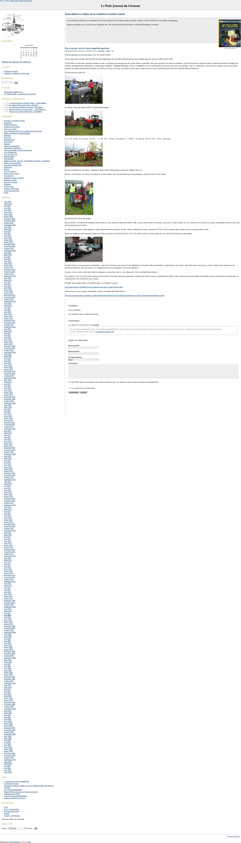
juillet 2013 (8, 535)
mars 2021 (8, 340)
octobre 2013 (8, 528)
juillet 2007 (8, 688)
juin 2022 (7, 308)
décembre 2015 (9, 473)
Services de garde (10, 182)
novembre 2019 (9, 374)
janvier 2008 (8, 675)
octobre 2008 (8, 656)
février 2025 (8, 240)
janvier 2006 (8, 726)
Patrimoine (8, 167)
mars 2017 (8, 441)
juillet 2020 (8, 357)
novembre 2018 (9, 399)
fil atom (6, 814)
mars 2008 (8, 671)
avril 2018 (7, 414)
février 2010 (8, 622)
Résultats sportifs (10, 180)
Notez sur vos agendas (12, 163)
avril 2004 (7, 770)
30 (36, 55)
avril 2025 (7, 236)
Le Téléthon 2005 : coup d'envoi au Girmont (20, 94)
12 (26, 52)
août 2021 (7, 329)
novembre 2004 (9, 755)
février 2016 (8, 469)
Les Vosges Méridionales (13, 790)
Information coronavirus (12, 148)
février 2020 (8, 367)
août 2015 (7, 482)
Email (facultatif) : (74, 351)
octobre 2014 (8, 503)
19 (26, 54)
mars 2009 (8, 645)
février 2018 (8, 418)
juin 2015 (7, 486)
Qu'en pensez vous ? (11, 174)
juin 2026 (7, 206)
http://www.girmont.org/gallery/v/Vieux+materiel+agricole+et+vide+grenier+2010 (94, 287)
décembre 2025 (9, 219)
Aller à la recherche (26, 1)
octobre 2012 (8, 554)
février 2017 (8, 444)
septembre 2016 (10, 454)
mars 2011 (8, 594)
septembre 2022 (10, 301)
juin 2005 (7, 740)
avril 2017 (7, 439)
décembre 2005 (9, 728)
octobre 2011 (8, 579)
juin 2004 (7, 766)
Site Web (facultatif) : (75, 357)
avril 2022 (7, 312)
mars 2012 (8, 569)
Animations (101, 51)
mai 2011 (7, 590)
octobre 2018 (8, 401)
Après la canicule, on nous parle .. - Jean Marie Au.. (28, 109)
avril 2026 (7, 210)
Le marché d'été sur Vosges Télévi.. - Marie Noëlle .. (28, 103)
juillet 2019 (8, 382)
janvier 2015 (8, 497)
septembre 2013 (10, 531)
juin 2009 (7, 639)
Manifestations (9, 157)
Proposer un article (11, 71)
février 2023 (8, 291)
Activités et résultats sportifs (14, 121)
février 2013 (8, 545)
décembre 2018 (9, 397)
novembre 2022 (9, 297)
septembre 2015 (10, 480)
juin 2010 (7, 613)
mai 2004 (7, 768)
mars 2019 (8, 391)
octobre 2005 (8, 732)
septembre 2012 (10, 556)
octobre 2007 (8, 681)
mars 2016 (8, 467)
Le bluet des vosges (11, 784)
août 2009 (7, 634)
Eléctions (7, 135)
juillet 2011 (8, 586)
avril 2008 (7, 668)
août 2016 (7, 456)
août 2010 (7, 609)
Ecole (6, 193)
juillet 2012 (8, 560)
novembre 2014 (9, 501)
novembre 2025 (9, 221)
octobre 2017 (8, 427)
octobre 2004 (8, 758)
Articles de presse (10, 125)
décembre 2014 (9, 499)
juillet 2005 (8, 738)
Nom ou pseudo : (74, 345)
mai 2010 (7, 615)
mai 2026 (7, 208)
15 (33, 52)
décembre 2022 (9, 295)
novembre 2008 (9, 654)
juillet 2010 (8, 611)
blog (29, 842)
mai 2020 (7, 361)
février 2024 (8, 265)
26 (26, 55)
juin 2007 (7, 690)
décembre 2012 (9, 550)
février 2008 (8, 673)
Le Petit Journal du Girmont (120, 5)
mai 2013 (7, 539)
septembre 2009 (10, 632)
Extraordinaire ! (9, 140)
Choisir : (5, 828)
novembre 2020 (9, 348)
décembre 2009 (9, 626)
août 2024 (7, 253)
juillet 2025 (8, 229)
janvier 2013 (8, 547)
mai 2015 (7, 488)
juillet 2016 (8, 458)
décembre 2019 (9, 371)
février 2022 (8, 316)
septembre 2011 (10, 581)
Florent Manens (15, 842)
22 (33, 54)
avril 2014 (7, 516)
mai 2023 (7, 284)
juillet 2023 (8, 280)
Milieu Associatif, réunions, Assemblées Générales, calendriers (27, 161)
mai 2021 (7, 335)
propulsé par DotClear (233, 836)
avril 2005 (7, 745)
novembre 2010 (9, 603)
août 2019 (7, 380)
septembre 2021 (10, 327)
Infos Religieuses (10, 152)
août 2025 (7, 227)
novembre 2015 (9, 475)
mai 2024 (7, 259)
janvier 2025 (8, 242)
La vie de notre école (11, 191)
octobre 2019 (8, 376)
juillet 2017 (8, 433)
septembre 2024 (10, 250)
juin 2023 (7, 282)
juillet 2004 (8, 764)
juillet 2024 (8, 255)
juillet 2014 (8, 509)
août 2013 (7, 533)
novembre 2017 (9, 424)
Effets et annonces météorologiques (17, 133)
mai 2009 (7, 641)
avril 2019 (7, 388)
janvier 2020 (8, 369)
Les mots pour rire (10, 154)
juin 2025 (7, 231)
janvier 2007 (8, 700)
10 (21, 52)
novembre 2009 (9, 628)
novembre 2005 (9, 730)
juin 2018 (7, 410)
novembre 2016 (9, 450)
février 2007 (8, 698)
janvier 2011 (8, 598)
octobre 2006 (8, 707)
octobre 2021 (8, 325)
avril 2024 (7, 261)
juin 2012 (7, 562)
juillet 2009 (8, 637)
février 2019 (8, 393)
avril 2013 (7, 541)
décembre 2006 (9, 702)
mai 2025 (7, 234)
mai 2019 (7, 386)
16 (36, 52)
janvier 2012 (8, 573)
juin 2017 (7, 435)
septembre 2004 (10, 760)
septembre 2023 (10, 276)
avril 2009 (7, 643)
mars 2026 (8, 212)
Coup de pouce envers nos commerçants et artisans (23, 131)
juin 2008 (7, 664)
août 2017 (7, 431)
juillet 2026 (8, 204)
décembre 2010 (9, 601)
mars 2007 (8, 696)
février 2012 (8, 571)
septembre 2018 (10, 403)
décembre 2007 (9, 677)
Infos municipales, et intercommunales (18, 150)
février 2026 (8, 214)
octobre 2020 (8, 350)
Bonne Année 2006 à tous (13, 92)
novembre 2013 (9, 526)
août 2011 (7, 584)
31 (21, 57)
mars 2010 (8, 620)
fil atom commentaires (12, 816)
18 (23, 54)
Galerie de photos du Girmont (16, 61)
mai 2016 (7, 463)
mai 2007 (7, 692)
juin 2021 (7, 333)
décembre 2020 (9, 346)
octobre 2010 (8, 605)
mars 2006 (8, 721)
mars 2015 (8, 492)
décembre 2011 (9, 575)
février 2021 (8, 342)
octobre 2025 (8, 223)
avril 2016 (7, 465)
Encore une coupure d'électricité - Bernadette (25, 112)
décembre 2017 (9, 422)
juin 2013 (7, 537)
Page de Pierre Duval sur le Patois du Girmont (21, 792)
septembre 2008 (10, 658)
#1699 (108, 51)
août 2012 (7, 558)
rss (112, 51)
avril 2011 (7, 592)
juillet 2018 (8, 407)
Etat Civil (7, 138)
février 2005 (8, 749)
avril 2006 (7, 719)
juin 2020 (7, 359)
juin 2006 (7, 715)
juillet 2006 (8, 713)
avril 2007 (7, 694)
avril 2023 (7, 287)
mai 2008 (7, 666)
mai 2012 (7, 564)
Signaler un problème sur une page (16, 73)
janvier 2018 (8, 420)
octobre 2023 (8, 274)
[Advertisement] (110, 410)
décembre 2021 (9, 320)
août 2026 (7, 202)
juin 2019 (7, 384)
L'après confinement (11, 188)
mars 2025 (8, 238)
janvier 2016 (8, 471)
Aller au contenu (5, 1)
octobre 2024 (8, 248)
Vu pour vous (9, 186)
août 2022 (7, 304)
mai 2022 (7, 310)
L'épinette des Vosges (12, 794)
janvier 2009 (8, 649)
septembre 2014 (10, 505)
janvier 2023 (8, 293)
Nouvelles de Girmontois (13, 165)
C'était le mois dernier (12, 127)
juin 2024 (7, 257)
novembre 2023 (9, 272)
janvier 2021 (8, 344)
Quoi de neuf (8, 176)
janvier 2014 (8, 522)
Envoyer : (30, 828)
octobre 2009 (8, 630)
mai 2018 (7, 412)
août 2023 (7, 278)
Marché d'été (8, 159)
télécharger (173, 20)
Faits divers (8, 142)
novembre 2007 (9, 679)
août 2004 (7, 762)
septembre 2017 (10, 429)
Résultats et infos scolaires (14, 178)
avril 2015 (7, 490)
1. (68, 325)
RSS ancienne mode (11, 811)
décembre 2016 (9, 448)
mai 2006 (7, 717)
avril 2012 (7, 567)
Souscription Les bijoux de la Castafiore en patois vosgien (95, 14)
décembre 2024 (9, 244)
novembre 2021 (9, 323)
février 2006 (8, 724)
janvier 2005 (8, 751)
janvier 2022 (8, 318)
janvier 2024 (8, 267)
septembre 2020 (10, 352)
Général (7, 144)
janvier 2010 (8, 624)
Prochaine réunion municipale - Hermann (23, 105)
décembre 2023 (9, 270)
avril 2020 (7, 363)
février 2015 (8, 494)
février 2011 (8, 596)
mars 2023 (8, 289)
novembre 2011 (9, 577)
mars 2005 (8, 747)
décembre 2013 (9, 524)
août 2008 (7, 660)
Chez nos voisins (10, 129)
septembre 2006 (10, 709)
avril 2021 (7, 337)
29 (33, 55)
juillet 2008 (8, 662)
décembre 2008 (9, 651)
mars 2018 (8, 416)
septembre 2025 (10, 225)
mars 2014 (8, 518)
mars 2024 (8, 263)
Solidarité (7, 184)
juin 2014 (7, 511)
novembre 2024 (9, 246)
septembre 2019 (10, 378)
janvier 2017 (8, 446)
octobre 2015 (8, 477)
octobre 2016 (8, 452)
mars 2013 (8, 543)
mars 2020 (8, 365)
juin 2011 (7, 588)
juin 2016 (7, 461)
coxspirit (96, 325)
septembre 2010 (10, 607)
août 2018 (7, 405)
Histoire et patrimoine (11, 146)
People (6, 169)
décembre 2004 (9, 753)
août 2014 (7, 507)
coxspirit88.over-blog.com (105, 332)
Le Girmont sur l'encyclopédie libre (16, 781)
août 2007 (7, 685)
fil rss (6, 807)
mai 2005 (7, 743)
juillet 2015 (8, 484)
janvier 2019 (8, 395)
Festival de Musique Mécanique (15, 796)
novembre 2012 (9, 552)
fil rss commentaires (11, 809)
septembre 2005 (10, 734)
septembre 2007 (10, 683)
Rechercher (7, 78)
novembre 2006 (9, 704)
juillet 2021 (8, 331)
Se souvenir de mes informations (83, 388)
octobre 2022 (8, 299)
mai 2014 (7, 514)
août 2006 (7, 711)
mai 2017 (7, 437)
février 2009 (8, 647)
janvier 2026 (8, 217)
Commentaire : (73, 363)
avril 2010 (7, 618)
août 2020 (7, 354)
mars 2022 (8, 314)
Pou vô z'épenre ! (10, 171)
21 (31, 54)
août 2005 (7, 736)
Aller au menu (15, 1)
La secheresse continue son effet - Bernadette (26, 107)
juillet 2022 (8, 306)
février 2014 (8, 520)
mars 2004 (8, 772)
